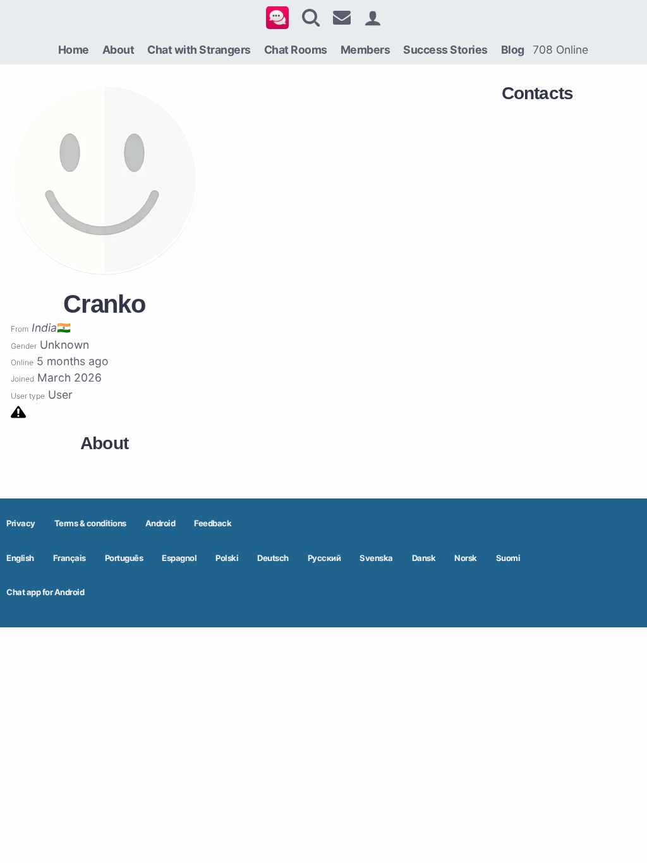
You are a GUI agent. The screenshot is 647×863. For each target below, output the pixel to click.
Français (69, 558)
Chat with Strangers (199, 49)
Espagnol (179, 558)
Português (124, 558)
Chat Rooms (295, 49)
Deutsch (273, 558)
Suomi (508, 558)
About (118, 49)
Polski (226, 558)
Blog (512, 49)
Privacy (20, 523)
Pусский (324, 558)
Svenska (376, 558)
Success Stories (445, 49)
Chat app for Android (45, 592)
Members (365, 49)
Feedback (212, 523)
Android (160, 523)
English (20, 558)
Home (73, 49)
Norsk (465, 558)
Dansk (424, 558)
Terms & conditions (90, 523)
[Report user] (18, 411)
